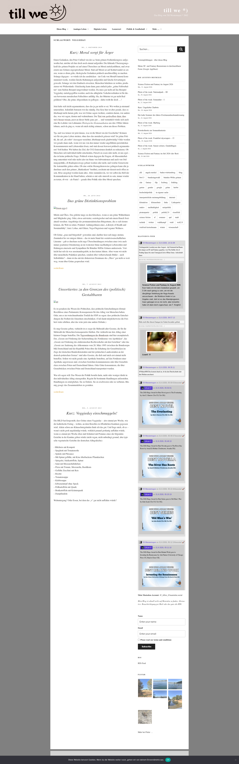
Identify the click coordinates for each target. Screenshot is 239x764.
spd (170, 217)
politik (155, 212)
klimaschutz (155, 202)
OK (168, 760)
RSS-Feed (142, 663)
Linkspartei (176, 202)
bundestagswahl (154, 177)
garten (141, 187)
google (159, 187)
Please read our (155, 639)
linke (166, 202)
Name (140, 615)
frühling (174, 182)
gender (150, 187)
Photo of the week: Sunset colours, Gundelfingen (157, 145)
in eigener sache (162, 192)
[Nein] (235, 759)
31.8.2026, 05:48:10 (164, 441)
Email (140, 627)
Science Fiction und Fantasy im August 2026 (155, 84)
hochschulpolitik (145, 192)
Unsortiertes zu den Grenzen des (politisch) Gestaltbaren (91, 291)
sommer (162, 217)
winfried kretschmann (147, 227)
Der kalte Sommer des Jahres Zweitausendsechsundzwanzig (161, 115)
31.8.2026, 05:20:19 (164, 494)
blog (180, 172)
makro (141, 207)
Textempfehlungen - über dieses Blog (152, 60)
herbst (176, 187)
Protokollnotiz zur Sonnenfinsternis (152, 130)
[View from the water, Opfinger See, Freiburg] (175, 684)
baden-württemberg (167, 172)
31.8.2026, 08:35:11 (167, 367)
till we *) (176, 10)
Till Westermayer (149, 243)
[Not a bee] (145, 717)
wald (171, 222)
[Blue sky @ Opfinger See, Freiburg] (160, 694)
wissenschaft (173, 227)
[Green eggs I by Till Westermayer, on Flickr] (60, 208)
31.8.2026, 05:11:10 (163, 548)
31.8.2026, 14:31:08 (167, 243)
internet (172, 197)
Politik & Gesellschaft (136, 29)
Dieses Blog (61, 29)
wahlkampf (161, 222)
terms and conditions (162, 639)
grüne (168, 187)
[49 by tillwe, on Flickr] (56, 302)
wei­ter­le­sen (58, 267)
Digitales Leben (100, 29)
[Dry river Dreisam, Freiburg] (175, 700)
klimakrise (143, 202)
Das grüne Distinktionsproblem (91, 200)
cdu (140, 182)
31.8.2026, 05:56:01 (164, 388)
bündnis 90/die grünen (172, 177)
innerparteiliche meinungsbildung (152, 197)
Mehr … (155, 29)
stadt (177, 217)
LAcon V (147, 388)
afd (140, 172)
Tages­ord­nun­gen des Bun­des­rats (94, 335)
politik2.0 (165, 212)
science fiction (144, 217)
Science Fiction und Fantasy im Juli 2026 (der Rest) (158, 153)
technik (142, 222)
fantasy (148, 182)
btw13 (141, 177)
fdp (156, 182)
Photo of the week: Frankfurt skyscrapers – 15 (156, 138)
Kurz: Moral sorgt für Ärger (92, 52)
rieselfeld (176, 212)
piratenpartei (144, 212)
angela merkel (151, 172)
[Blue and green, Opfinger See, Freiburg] (160, 684)
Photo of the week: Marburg (149, 122)
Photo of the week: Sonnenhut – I (151, 99)
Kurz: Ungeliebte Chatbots (148, 107)
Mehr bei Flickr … (145, 732)
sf (154, 217)
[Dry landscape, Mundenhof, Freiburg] (145, 688)
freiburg (164, 182)
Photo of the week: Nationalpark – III (153, 92)
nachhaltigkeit (153, 207)
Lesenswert (116, 29)
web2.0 (180, 222)
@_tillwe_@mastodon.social (171, 595)
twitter (151, 222)
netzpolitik (167, 207)
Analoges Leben (79, 29)
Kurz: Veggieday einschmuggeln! (91, 413)
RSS (179, 604)
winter (162, 227)
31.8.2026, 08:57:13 (167, 318)
